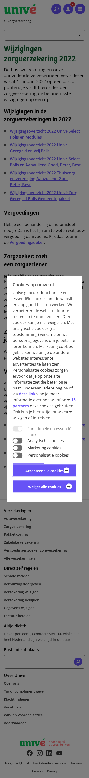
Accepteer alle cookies (44, 470)
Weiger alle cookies (44, 486)
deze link (27, 394)
